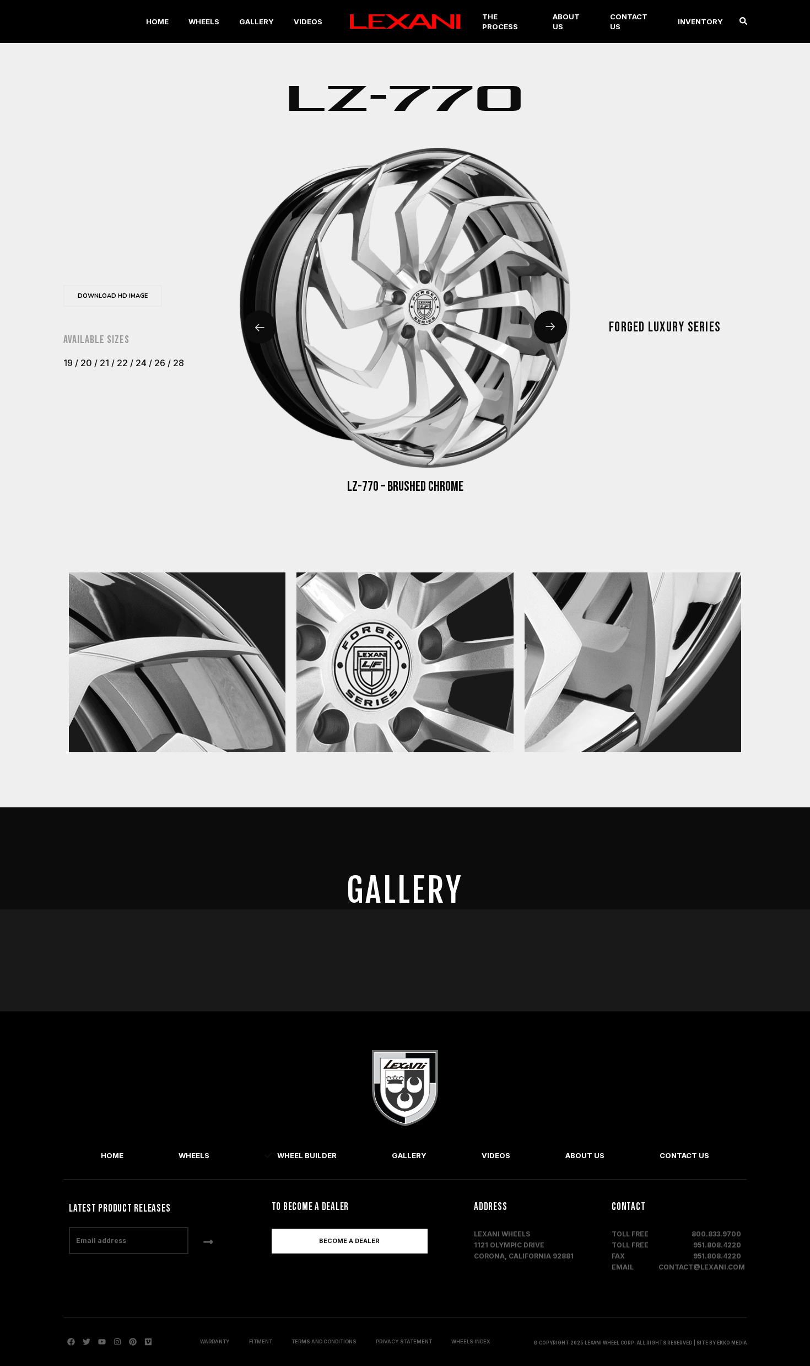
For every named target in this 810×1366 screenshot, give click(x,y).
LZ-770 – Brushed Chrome (405, 487)
